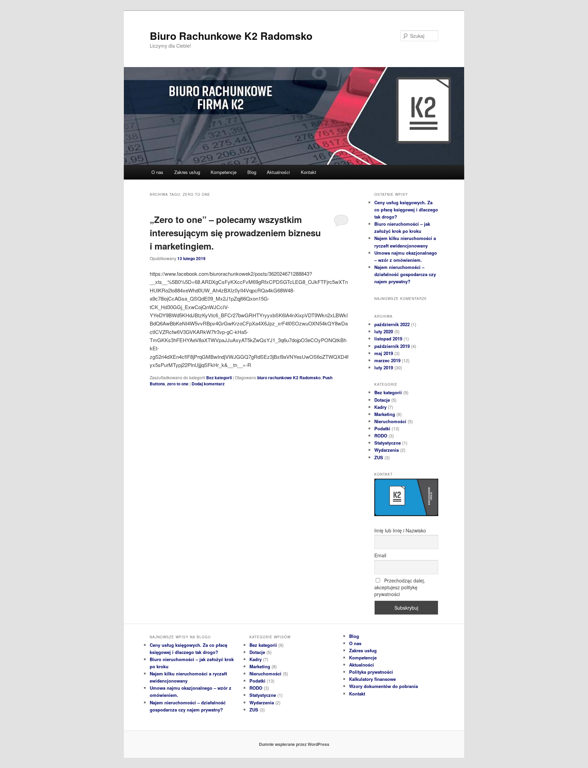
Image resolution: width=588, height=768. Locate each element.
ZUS (378, 457)
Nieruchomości (390, 421)
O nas (157, 172)
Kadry (380, 407)
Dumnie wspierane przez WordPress (294, 744)
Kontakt (308, 172)
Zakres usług (187, 172)
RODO (380, 435)
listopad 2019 (388, 338)
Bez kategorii (219, 377)
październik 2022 (392, 324)
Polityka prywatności (371, 672)
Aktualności (278, 172)
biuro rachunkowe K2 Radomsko (289, 377)
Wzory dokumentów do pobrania (383, 686)
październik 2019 (392, 346)
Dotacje (382, 400)
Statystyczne (387, 442)
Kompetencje (223, 172)
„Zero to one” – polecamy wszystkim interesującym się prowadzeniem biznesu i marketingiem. (235, 232)
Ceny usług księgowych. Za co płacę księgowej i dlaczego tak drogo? (406, 209)
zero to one (178, 384)
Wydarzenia (386, 450)
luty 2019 (383, 367)
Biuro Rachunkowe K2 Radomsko (231, 35)
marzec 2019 (387, 360)
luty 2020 (383, 331)
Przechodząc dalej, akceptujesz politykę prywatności (399, 587)
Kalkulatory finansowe (372, 679)
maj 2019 (383, 353)
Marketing (384, 414)
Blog (251, 172)
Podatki (382, 428)
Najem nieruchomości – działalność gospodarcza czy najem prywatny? (405, 274)
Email (380, 555)
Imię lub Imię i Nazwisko (400, 530)
